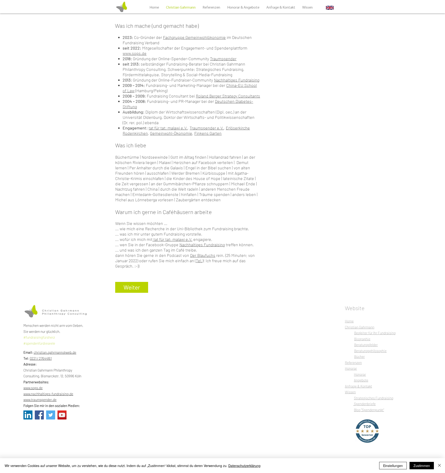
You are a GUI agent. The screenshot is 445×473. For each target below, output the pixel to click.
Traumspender (223, 58)
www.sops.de (134, 53)
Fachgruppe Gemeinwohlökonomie (194, 37)
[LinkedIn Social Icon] (27, 414)
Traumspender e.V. (207, 127)
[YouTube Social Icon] (62, 414)
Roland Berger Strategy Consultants (228, 95)
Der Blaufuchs (202, 255)
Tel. (199, 260)
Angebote (361, 380)
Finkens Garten (208, 133)
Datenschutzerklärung (244, 465)
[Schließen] (439, 465)
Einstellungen (393, 465)
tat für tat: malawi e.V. (168, 127)
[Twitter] (50, 414)
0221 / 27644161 (41, 358)
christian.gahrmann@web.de (55, 352)
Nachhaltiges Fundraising (236, 79)
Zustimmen (421, 465)
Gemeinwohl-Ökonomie (171, 133)
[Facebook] (39, 414)
